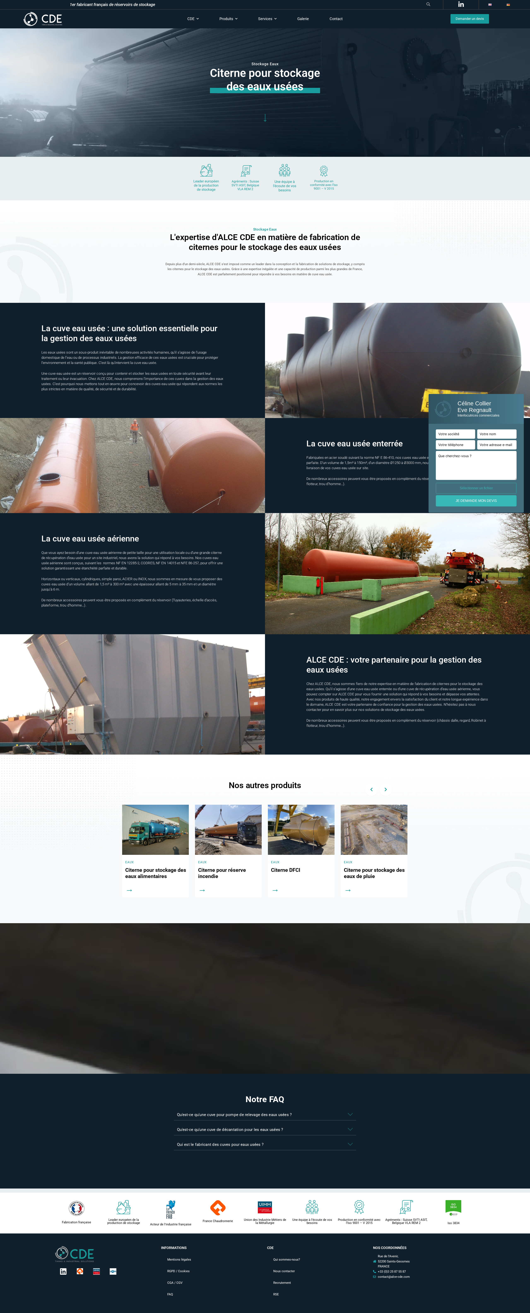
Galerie (303, 19)
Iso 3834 (453, 1223)
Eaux (129, 862)
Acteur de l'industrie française (170, 1224)
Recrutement (282, 1283)
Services (265, 19)
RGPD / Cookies (178, 1271)
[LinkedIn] (460, 4)
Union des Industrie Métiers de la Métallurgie (265, 1221)
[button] (309, 4)
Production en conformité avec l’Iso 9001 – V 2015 (359, 1221)
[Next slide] (385, 789)
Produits (226, 19)
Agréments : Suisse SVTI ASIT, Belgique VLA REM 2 (406, 1221)
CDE (190, 19)
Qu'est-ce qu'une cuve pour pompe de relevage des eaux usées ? (234, 1114)
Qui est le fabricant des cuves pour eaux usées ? (220, 1144)
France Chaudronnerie (218, 1221)
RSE (276, 1294)
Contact (336, 19)
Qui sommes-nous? (286, 1259)
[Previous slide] (371, 789)
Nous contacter (284, 1271)
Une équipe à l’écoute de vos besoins (312, 1221)
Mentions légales (179, 1259)
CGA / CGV (175, 1283)
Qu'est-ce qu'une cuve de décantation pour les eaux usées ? (230, 1129)
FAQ (170, 1294)
